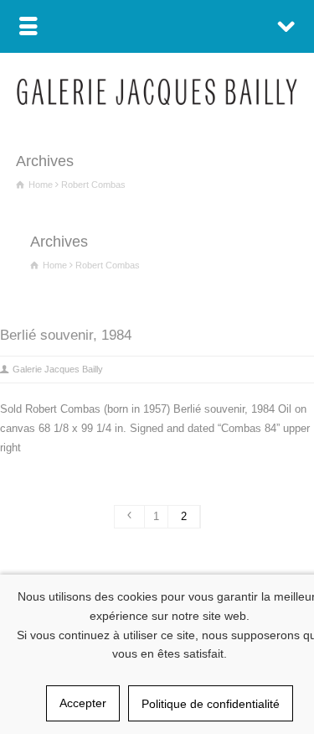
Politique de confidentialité (211, 704)
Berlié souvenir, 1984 (65, 335)
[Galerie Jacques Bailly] (157, 101)
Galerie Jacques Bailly (58, 369)
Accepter (82, 703)
